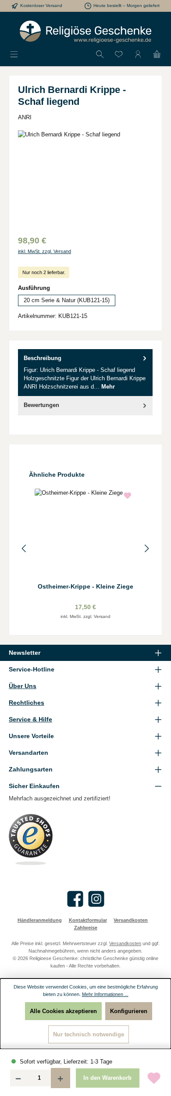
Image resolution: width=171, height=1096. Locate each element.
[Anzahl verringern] (18, 1078)
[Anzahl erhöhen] (60, 1078)
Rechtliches (26, 702)
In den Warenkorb (107, 1078)
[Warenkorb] (157, 54)
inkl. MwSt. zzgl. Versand (44, 251)
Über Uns (22, 685)
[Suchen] (100, 54)
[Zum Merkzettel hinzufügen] (154, 1078)
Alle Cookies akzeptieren (63, 1011)
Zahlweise (85, 927)
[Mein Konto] (138, 54)
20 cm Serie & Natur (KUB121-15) (67, 300)
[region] (85, 179)
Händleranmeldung (40, 920)
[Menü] (14, 54)
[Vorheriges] (24, 548)
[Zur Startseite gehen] (85, 32)
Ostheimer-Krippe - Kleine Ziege (85, 586)
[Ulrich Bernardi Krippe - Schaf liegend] (85, 179)
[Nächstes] (146, 548)
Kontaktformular (88, 920)
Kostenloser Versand (41, 5)
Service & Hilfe (30, 719)
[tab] (85, 372)
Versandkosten (131, 920)
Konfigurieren (128, 1011)
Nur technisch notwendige (88, 1034)
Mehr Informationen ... (105, 994)
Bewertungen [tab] (41, 405)
